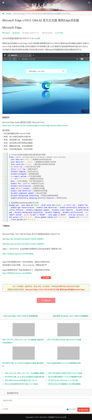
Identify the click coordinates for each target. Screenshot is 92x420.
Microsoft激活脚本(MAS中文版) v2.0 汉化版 (21, 384)
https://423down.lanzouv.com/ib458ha (17, 273)
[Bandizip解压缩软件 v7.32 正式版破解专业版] (68, 353)
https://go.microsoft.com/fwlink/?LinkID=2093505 (25, 243)
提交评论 (84, 409)
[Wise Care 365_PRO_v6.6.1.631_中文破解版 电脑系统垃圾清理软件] (23, 329)
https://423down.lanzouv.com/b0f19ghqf (17, 253)
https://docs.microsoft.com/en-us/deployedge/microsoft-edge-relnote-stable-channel (35, 125)
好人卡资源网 (49, 417)
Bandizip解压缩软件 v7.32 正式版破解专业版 (65, 376)
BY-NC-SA (64, 286)
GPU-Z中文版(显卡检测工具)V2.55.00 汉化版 (65, 373)
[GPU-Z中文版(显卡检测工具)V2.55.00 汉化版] (68, 329)
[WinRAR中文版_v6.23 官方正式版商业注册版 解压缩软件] (23, 353)
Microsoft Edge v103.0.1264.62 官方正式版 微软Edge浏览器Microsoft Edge (55, 289)
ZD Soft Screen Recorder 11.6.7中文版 (63, 380)
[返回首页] (3, 13)
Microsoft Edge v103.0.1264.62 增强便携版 (21, 316)
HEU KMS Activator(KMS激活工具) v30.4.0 (21, 380)
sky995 (17, 33)
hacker (8, 13)
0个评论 (60, 33)
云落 (64, 417)
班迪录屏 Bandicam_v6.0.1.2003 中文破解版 (70, 316)
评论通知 (72, 409)
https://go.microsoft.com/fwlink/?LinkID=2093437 (25, 239)
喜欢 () (47, 300)
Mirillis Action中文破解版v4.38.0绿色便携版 (64, 384)
